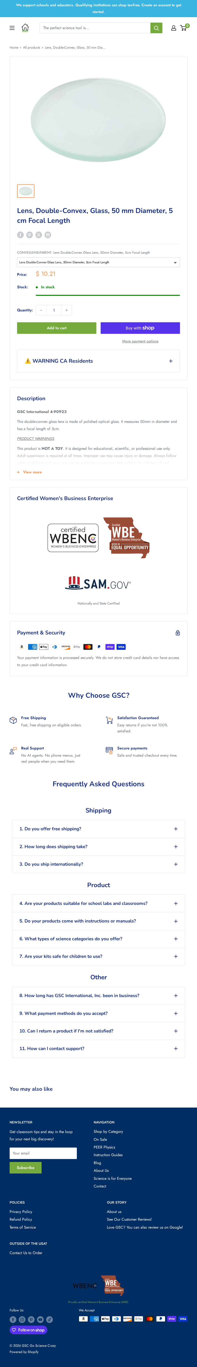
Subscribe (25, 1167)
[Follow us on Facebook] (13, 1319)
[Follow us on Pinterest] (31, 1319)
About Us (101, 1170)
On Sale (100, 1139)
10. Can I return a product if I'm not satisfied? (66, 1031)
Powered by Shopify (24, 1351)
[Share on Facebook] (20, 234)
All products (31, 47)
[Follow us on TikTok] (49, 1319)
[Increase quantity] (67, 310)
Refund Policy (21, 1219)
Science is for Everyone (113, 1178)
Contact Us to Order (26, 1253)
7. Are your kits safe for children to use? (60, 956)
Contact (100, 1186)
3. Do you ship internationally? (51, 864)
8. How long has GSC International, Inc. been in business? (79, 996)
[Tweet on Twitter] (38, 234)
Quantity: (25, 310)
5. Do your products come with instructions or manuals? (77, 921)
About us (114, 1211)
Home (14, 47)
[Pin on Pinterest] (29, 234)
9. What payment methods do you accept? (63, 1013)
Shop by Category (108, 1131)
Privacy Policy (21, 1211)
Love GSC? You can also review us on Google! (145, 1227)
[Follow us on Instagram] (22, 1319)
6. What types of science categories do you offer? (70, 939)
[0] (183, 28)
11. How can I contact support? (51, 1048)
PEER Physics (104, 1147)
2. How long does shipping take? (53, 847)
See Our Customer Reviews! (129, 1219)
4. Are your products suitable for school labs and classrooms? (83, 903)
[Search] (156, 28)
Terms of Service (23, 1227)
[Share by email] (47, 234)
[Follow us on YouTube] (40, 1319)
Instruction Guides (108, 1155)
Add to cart (57, 328)
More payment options (140, 341)
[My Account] (173, 28)
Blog (97, 1163)
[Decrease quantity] (41, 310)
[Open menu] (12, 28)
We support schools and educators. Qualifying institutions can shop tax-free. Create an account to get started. (98, 8)
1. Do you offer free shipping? (50, 829)
